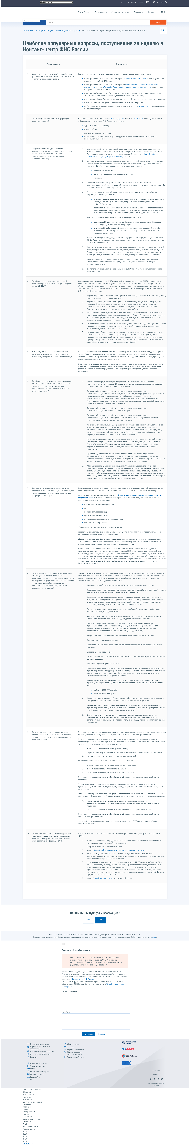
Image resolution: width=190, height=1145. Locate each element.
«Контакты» (138, 118)
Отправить (88, 1034)
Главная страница (30, 31)
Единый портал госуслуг (103, 878)
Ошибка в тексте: (69, 1012)
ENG (163, 12)
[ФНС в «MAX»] (165, 2)
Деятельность (101, 12)
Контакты (152, 12)
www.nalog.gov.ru (117, 118)
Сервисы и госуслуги (120, 12)
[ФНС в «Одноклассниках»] (158, 2)
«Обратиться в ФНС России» (136, 78)
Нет (88, 919)
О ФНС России (84, 12)
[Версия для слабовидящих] (122, 2)
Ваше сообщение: (69, 991)
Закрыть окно (29, 1144)
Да (101, 919)
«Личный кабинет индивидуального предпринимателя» (127, 87)
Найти (158, 22)
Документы (138, 12)
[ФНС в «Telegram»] (161, 2)
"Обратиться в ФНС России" (82, 979)
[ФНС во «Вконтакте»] (154, 2)
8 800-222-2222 (145, 106)
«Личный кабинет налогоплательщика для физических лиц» (122, 155)
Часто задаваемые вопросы (67, 31)
